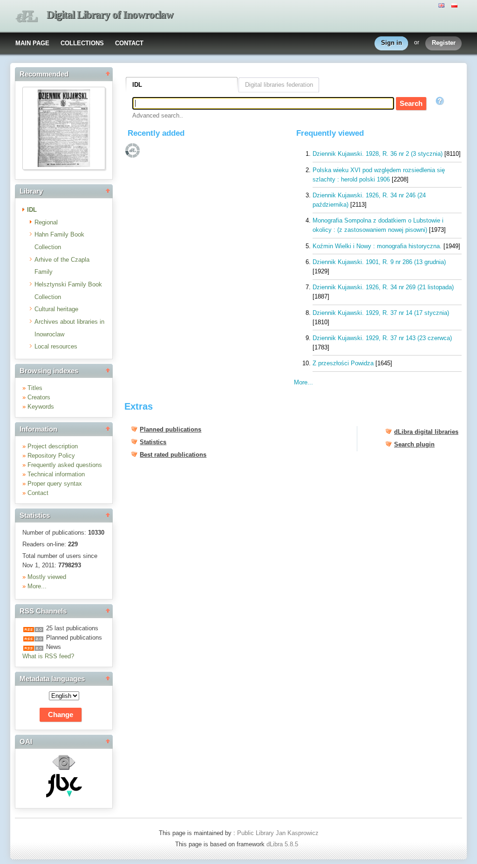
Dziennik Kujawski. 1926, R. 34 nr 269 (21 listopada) (383, 287)
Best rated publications (173, 454)
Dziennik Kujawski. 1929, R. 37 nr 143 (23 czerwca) (382, 337)
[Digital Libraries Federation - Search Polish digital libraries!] (64, 795)
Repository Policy (51, 455)
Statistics (153, 442)
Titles (34, 387)
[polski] (455, 4)
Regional (46, 222)
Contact (37, 492)
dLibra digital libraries (426, 431)
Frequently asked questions (64, 464)
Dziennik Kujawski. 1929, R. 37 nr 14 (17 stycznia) (381, 312)
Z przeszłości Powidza (343, 363)
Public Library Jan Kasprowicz (278, 832)
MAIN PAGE (32, 43)
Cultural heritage (56, 309)
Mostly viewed (46, 576)
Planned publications (170, 429)
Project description (52, 446)
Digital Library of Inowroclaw (110, 15)
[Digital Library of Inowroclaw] (26, 16)
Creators (38, 397)
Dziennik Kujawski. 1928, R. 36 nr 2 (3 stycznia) (378, 153)
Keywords (40, 406)
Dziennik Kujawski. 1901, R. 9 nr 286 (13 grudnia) (379, 261)
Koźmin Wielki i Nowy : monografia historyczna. (377, 246)
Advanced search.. (157, 115)
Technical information (56, 474)
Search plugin (414, 444)
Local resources (55, 346)
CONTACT (129, 43)
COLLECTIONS (82, 43)
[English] (442, 4)
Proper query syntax (54, 483)
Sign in (391, 42)
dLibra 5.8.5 (283, 844)
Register (444, 42)
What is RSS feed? (48, 656)
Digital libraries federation (279, 84)
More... (37, 586)
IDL (32, 209)
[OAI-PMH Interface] (64, 769)
